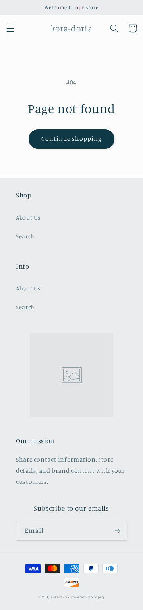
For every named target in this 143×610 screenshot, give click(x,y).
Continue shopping (71, 138)
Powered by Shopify (88, 597)
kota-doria (60, 597)
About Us (28, 217)
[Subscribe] (117, 530)
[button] (10, 28)
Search (25, 236)
